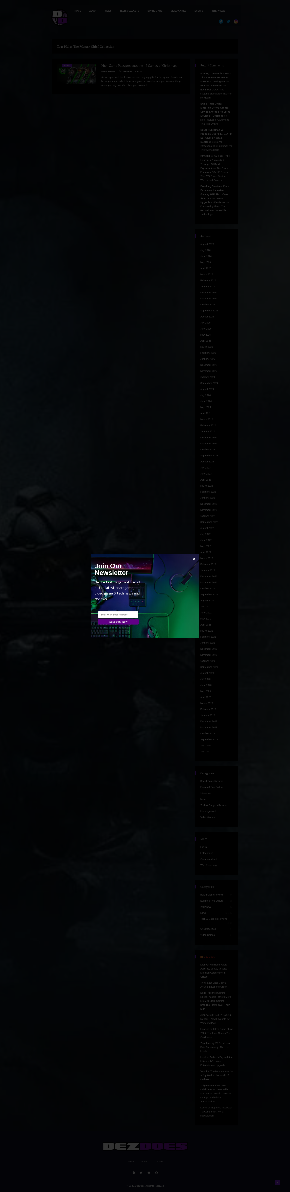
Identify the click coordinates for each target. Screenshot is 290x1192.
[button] (194, 559)
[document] (145, 596)
